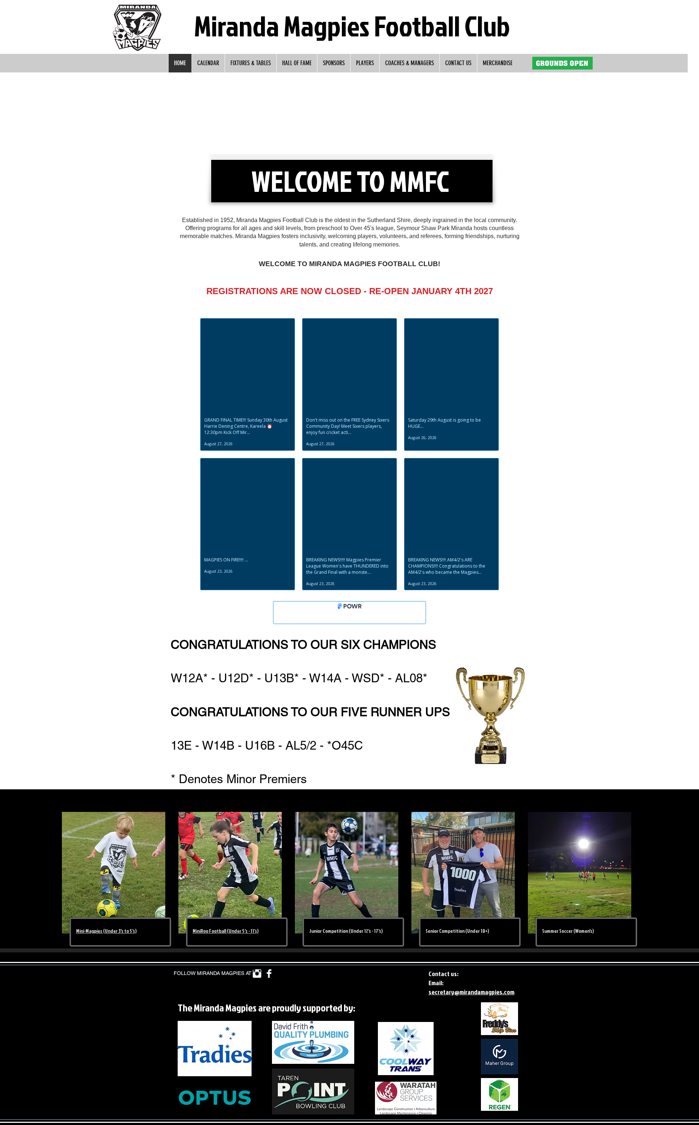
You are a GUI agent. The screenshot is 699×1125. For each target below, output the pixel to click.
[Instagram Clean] (257, 973)
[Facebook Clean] (269, 973)
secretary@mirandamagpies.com (471, 991)
